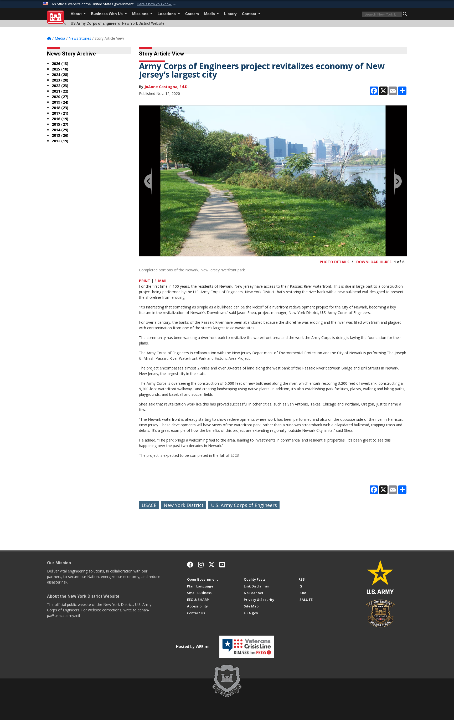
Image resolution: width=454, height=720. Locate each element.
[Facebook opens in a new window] (190, 564)
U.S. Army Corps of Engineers (244, 505)
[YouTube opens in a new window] (222, 564)
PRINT (144, 280)
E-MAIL (160, 280)
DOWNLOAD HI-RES (373, 261)
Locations (167, 14)
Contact (249, 14)
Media (210, 14)
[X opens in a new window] (211, 564)
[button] (157, 4)
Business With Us (107, 14)
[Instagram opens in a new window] (201, 564)
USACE (149, 505)
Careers (192, 14)
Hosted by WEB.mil (193, 646)
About (77, 14)
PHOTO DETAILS (334, 261)
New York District (184, 505)
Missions (140, 14)
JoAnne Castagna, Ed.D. (167, 86)
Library (230, 14)
